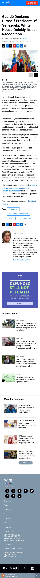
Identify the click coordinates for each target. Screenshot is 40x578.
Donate (6, 514)
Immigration (20, 320)
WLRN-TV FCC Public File (12, 535)
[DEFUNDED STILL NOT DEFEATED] (20, 290)
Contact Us (7, 509)
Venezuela (13, 209)
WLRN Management (10, 556)
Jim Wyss (25, 38)
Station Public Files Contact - (13, 549)
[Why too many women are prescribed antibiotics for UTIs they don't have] (10, 424)
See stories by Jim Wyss (22, 260)
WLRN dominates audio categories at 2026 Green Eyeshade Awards (25, 379)
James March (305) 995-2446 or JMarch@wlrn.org (14, 553)
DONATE (33, 3)
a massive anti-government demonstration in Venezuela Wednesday (19, 188)
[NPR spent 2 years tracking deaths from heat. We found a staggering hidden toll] (10, 439)
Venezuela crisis (25, 218)
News (11, 218)
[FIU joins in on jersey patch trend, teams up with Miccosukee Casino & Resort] (10, 408)
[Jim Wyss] (6, 236)
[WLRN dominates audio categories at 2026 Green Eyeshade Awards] (8, 377)
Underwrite (7, 518)
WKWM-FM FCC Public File (12, 538)
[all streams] (37, 575)
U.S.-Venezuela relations (18, 214)
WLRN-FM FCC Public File (12, 536)
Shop (5, 523)
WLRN (18, 374)
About (6, 505)
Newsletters (8, 527)
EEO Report (7, 545)
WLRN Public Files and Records (14, 540)
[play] (3, 575)
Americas (19, 338)
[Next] (36, 75)
